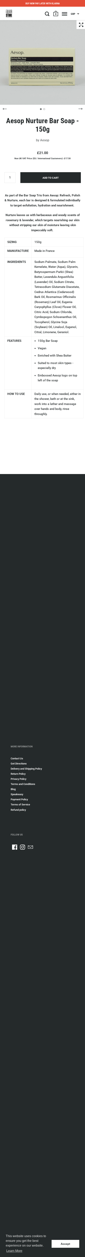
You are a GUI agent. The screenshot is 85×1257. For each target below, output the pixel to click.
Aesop (44, 140)
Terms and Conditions (23, 784)
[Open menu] (64, 14)
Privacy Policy (18, 778)
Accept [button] (65, 1243)
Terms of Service (20, 804)
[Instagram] (22, 847)
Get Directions (19, 763)
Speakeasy (17, 794)
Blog (13, 789)
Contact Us (17, 758)
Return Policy (18, 773)
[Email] (30, 847)
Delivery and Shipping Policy (26, 768)
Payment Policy (19, 799)
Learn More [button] (14, 1250)
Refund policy (18, 809)
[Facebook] (14, 847)
